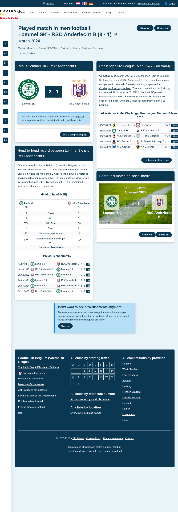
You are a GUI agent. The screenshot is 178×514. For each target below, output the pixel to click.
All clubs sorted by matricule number (90, 399)
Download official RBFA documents (37, 395)
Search (50, 3)
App (32, 12)
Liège (125, 420)
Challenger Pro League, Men (115, 88)
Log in (172, 3)
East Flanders (130, 375)
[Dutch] (78, 3)
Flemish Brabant (131, 391)
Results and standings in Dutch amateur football (94, 446)
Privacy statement (113, 438)
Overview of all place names (85, 412)
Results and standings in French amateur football (95, 451)
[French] (84, 3)
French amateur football (31, 406)
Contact (120, 12)
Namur (126, 408)
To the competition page (75, 134)
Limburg (126, 386)
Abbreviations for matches (32, 389)
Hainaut (126, 403)
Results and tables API (30, 378)
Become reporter (91, 12)
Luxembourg (129, 414)
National (126, 363)
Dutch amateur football (30, 401)
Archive (55, 12)
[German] (91, 3)
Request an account (148, 3)
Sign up (65, 325)
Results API (70, 12)
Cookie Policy (93, 438)
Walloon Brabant (131, 397)
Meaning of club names (31, 384)
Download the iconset (34, 373)
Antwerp (126, 380)
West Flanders (130, 369)
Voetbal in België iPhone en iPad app (38, 367)
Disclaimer (78, 438)
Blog (108, 12)
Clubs (42, 12)
